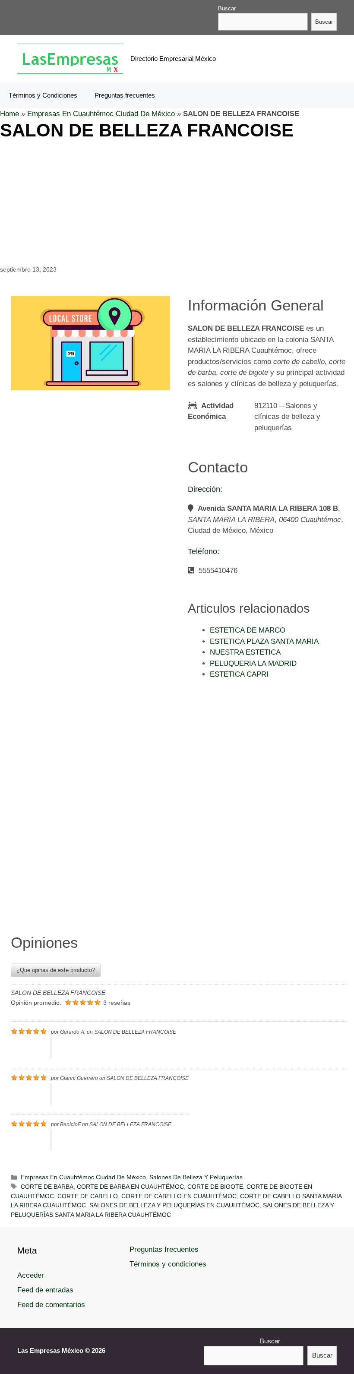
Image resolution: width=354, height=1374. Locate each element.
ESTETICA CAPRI (239, 674)
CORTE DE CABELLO (87, 1196)
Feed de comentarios (51, 1305)
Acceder (30, 1275)
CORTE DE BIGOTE (215, 1186)
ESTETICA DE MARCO (247, 630)
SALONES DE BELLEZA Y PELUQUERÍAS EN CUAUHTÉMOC (174, 1205)
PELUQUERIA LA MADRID (253, 663)
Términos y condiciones (168, 1264)
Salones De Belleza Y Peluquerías (196, 1177)
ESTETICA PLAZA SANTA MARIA (264, 641)
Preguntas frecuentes (125, 95)
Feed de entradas (45, 1290)
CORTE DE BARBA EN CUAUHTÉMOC (130, 1186)
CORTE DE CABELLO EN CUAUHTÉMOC (179, 1196)
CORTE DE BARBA (47, 1186)
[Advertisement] (177, 201)
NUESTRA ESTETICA (245, 652)
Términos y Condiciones (43, 95)
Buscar (227, 8)
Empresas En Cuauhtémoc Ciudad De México (101, 114)
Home (9, 114)
